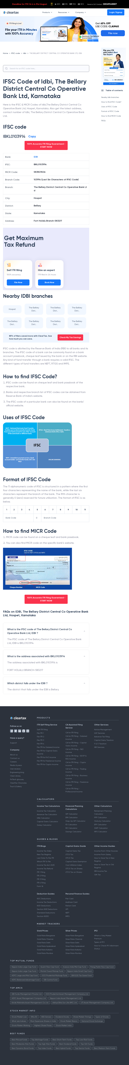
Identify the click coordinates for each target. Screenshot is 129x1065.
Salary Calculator (44, 825)
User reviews (15, 769)
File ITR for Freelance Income (49, 761)
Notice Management (103, 730)
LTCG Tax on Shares (74, 872)
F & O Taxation (100, 744)
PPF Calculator (100, 817)
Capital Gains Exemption (76, 862)
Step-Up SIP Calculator (75, 821)
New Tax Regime (44, 854)
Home (5, 53)
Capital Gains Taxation (104, 740)
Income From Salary (102, 854)
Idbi (24, 53)
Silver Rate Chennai (74, 939)
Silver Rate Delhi (72, 943)
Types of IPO (99, 942)
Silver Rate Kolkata (73, 950)
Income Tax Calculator (46, 811)
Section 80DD (43, 916)
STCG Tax (70, 858)
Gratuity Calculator (102, 821)
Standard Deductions (46, 913)
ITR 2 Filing (41, 876)
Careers (13, 762)
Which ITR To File (44, 862)
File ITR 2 (40, 737)
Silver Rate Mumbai (74, 953)
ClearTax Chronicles (18, 783)
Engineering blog (17, 772)
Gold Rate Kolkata (44, 950)
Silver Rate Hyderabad (75, 946)
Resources (62, 12)
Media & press (16, 765)
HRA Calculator (43, 818)
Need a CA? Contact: (102, 4)
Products (46, 12)
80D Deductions (44, 906)
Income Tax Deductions (47, 902)
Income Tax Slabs (44, 851)
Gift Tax (97, 875)
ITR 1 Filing (41, 872)
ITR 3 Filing (41, 879)
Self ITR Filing (42, 730)
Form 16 (40, 886)
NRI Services (99, 747)
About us (14, 755)
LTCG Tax (69, 854)
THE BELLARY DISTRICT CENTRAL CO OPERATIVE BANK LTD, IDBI (55, 53)
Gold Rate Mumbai (45, 953)
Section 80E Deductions (47, 909)
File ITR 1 (40, 733)
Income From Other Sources (106, 851)
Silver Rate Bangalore (75, 936)
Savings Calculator (73, 832)
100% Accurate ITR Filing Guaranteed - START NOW (46, 145)
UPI (67, 909)
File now (113, 33)
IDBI (36, 156)
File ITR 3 (40, 740)
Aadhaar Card (71, 902)
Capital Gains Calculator (47, 822)
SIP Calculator (71, 814)
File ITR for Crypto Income (47, 764)
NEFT (67, 913)
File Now (18, 282)
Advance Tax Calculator (47, 814)
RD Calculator (71, 828)
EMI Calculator (71, 817)
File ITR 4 (40, 744)
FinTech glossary (17, 779)
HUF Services (99, 733)
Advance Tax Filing (102, 737)
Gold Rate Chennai (45, 939)
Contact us (15, 758)
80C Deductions (44, 899)
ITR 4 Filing (41, 883)
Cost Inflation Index (74, 865)
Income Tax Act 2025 (46, 865)
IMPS (68, 916)
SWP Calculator (101, 828)
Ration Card (71, 906)
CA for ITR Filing (72, 733)
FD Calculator (71, 825)
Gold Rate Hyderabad (46, 946)
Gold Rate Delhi (43, 943)
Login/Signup (115, 12)
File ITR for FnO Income (46, 757)
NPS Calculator (100, 832)
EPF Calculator (100, 825)
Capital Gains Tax (73, 851)
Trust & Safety (16, 786)
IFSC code (15, 53)
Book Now (49, 282)
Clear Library (15, 776)
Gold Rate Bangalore (46, 936)
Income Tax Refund (45, 869)
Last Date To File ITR (45, 858)
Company (79, 12)
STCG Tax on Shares (74, 869)
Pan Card (69, 899)
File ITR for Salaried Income (48, 747)
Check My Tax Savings (70, 337)
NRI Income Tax (100, 871)
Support (13, 743)
